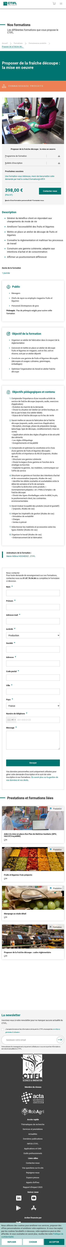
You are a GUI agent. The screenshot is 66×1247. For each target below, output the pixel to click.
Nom (8, 587)
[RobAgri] (32, 1115)
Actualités (32, 1134)
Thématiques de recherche (32, 1124)
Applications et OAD (32, 1148)
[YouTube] (33, 1200)
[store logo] (14, 3)
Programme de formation (16, 156)
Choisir (33, 1242)
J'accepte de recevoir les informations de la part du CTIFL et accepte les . (32, 1030)
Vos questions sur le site (32, 1168)
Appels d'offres (32, 1182)
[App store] (33, 1210)
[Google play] (18, 1210)
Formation (57, 927)
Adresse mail (12, 615)
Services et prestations (33, 1129)
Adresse (10, 657)
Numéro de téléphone (15, 713)
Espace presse (32, 1177)
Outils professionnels (32, 1153)
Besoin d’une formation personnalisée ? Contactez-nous (24, 200)
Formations (18, 43)
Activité (9, 629)
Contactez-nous (33, 1163)
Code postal (11, 671)
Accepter (54, 1242)
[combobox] (11, 720)
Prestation (57, 809)
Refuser (12, 1242)
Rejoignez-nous (32, 1172)
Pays (8, 699)
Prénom (10, 601)
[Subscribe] (60, 1040)
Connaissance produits (37, 43)
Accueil (5, 43)
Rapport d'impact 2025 (32, 1187)
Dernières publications (33, 1139)
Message (10, 728)
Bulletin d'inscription (13, 163)
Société (9, 643)
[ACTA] (32, 1104)
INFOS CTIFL (32, 1144)
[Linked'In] (18, 1200)
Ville (8, 685)
